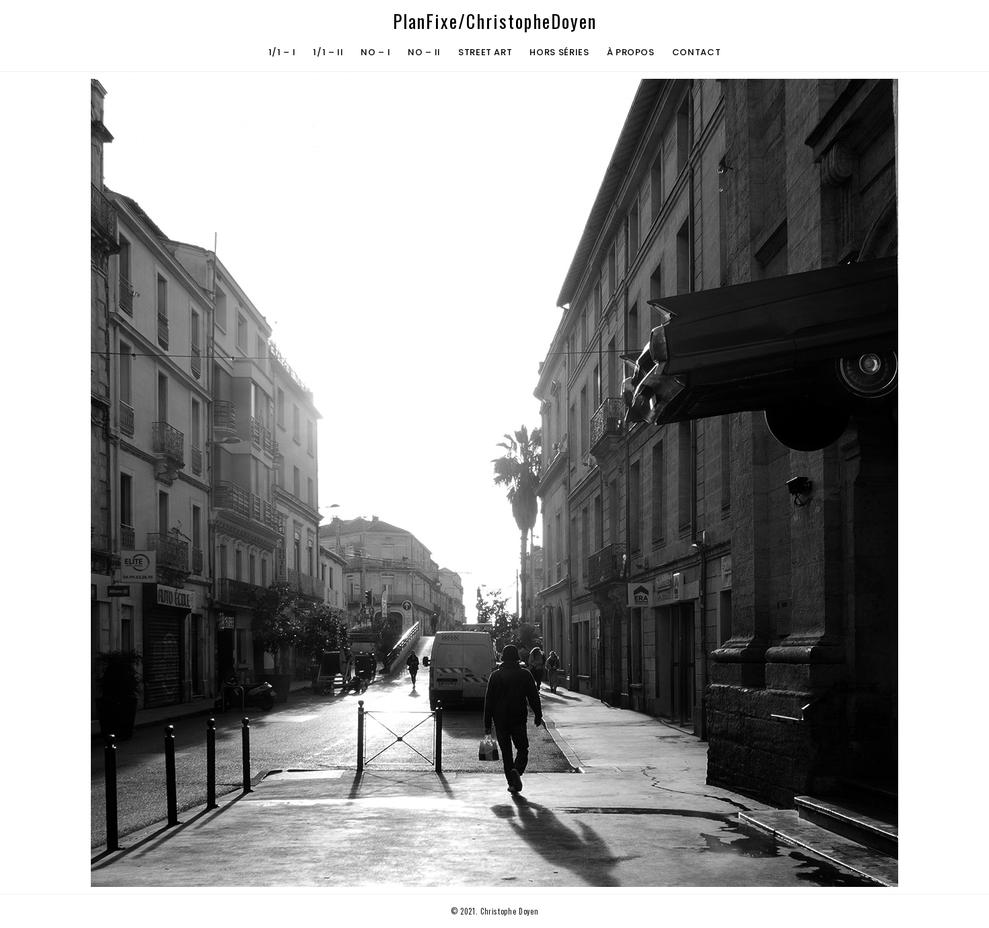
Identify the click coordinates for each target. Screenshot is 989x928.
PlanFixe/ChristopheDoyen (495, 21)
